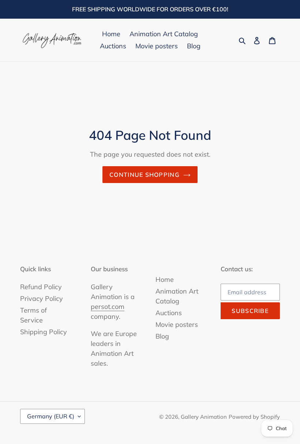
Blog (162, 336)
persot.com (107, 306)
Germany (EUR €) (50, 416)
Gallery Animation (204, 416)
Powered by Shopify (254, 416)
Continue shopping (144, 174)
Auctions (168, 313)
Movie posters (176, 324)
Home (164, 279)
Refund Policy (41, 287)
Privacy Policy (41, 298)
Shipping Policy (43, 332)
